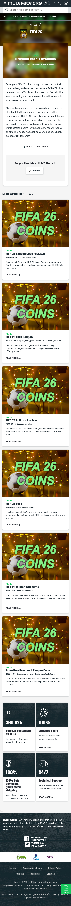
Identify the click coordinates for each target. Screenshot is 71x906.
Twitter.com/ (38, 844)
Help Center (66, 891)
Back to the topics (37, 147)
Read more (12, 275)
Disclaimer (35, 874)
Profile (59, 3)
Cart (65, 3)
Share (36, 171)
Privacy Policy (55, 868)
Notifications (53, 3)
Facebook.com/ (39, 839)
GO (6, 10)
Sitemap (51, 874)
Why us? (43, 748)
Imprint (13, 868)
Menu (4, 3)
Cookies (20, 874)
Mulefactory (25, 3)
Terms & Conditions (32, 868)
